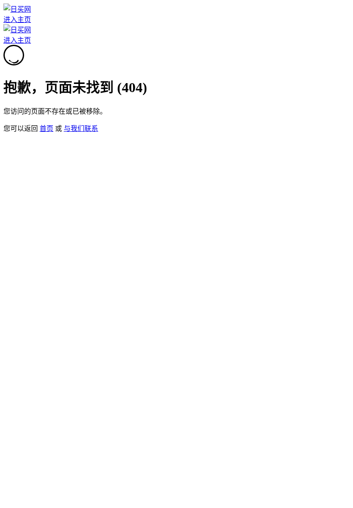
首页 (46, 128)
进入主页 (17, 19)
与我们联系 (81, 128)
